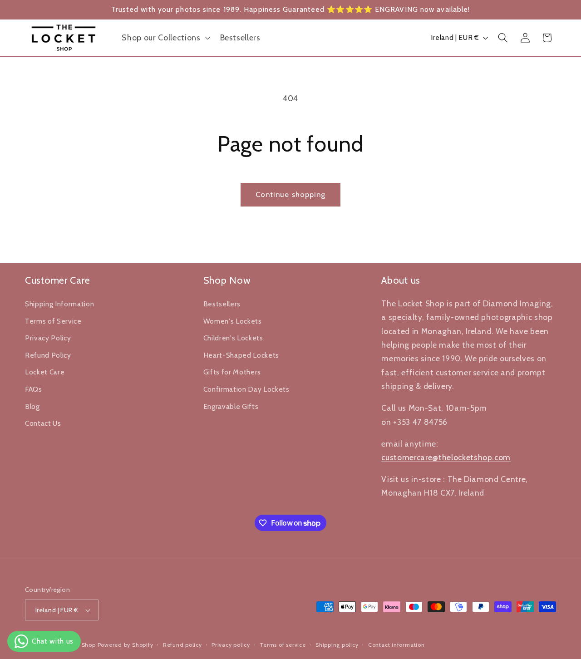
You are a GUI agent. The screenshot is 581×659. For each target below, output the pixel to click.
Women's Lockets (232, 320)
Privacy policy (231, 644)
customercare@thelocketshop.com (446, 457)
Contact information (396, 644)
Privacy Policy (48, 338)
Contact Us (43, 423)
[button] (165, 37)
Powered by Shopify (125, 644)
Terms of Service (53, 320)
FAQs (33, 388)
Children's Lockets (233, 338)
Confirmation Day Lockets (246, 388)
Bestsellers (222, 303)
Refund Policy (48, 354)
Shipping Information (59, 303)
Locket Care (44, 372)
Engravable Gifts (231, 406)
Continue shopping (291, 194)
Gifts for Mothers (232, 372)
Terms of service (282, 644)
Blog (32, 406)
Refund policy (182, 644)
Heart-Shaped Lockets (241, 354)
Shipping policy (337, 644)
